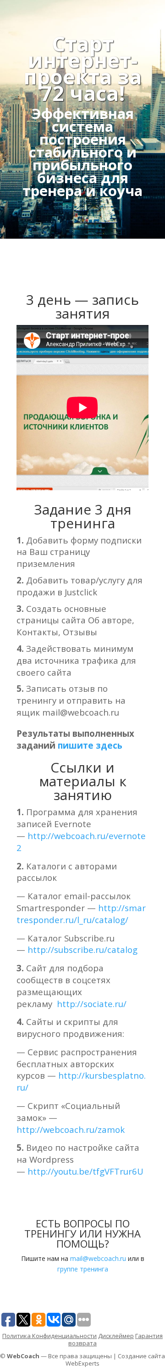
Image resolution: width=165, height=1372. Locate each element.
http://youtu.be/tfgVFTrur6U (85, 1171)
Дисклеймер (116, 1336)
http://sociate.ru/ (91, 1003)
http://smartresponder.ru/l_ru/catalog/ (81, 913)
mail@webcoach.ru (98, 1258)
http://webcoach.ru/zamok (70, 1129)
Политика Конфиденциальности (49, 1336)
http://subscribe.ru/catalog (83, 949)
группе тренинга (82, 1269)
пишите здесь (90, 745)
